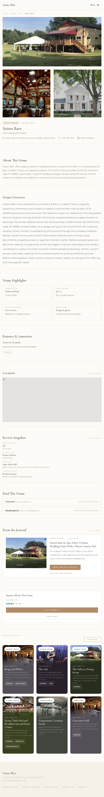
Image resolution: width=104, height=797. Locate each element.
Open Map (52, 617)
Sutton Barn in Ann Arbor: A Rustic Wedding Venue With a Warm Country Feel (73, 544)
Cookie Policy (51, 787)
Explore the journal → (62, 573)
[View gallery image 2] (26, 93)
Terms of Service (31, 787)
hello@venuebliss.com (14, 781)
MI (21, 13)
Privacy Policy (10, 787)
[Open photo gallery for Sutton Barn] (52, 41)
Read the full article (65, 567)
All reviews (95, 438)
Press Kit (82, 787)
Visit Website (52, 610)
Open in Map (95, 373)
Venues (13, 13)
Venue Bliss (9, 5)
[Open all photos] (77, 93)
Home (5, 13)
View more (92, 640)
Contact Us (68, 787)
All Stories (95, 530)
